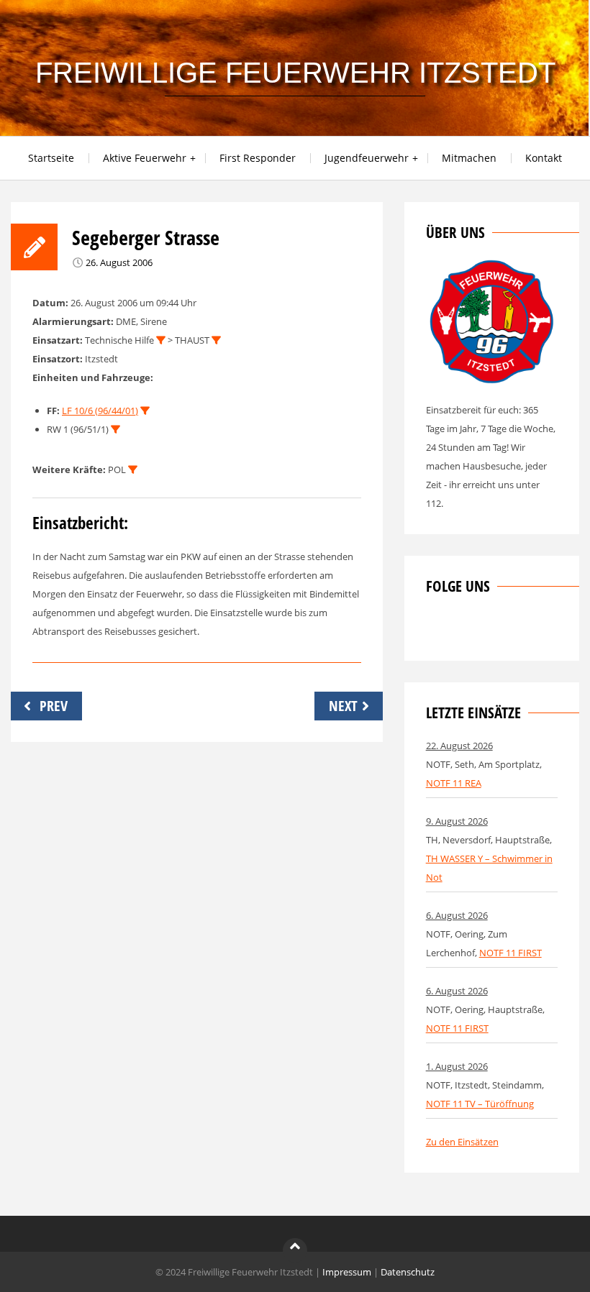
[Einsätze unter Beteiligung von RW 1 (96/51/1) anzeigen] (115, 429)
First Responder (257, 158)
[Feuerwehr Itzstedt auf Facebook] (437, 629)
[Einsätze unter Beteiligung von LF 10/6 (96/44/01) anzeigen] (145, 411)
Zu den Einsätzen (462, 1141)
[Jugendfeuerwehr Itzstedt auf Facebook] (484, 629)
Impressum (346, 1271)
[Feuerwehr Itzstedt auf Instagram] (460, 629)
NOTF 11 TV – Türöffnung (480, 1103)
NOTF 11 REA (453, 782)
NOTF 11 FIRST (510, 952)
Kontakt (543, 158)
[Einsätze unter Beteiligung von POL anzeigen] (132, 470)
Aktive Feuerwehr (144, 158)
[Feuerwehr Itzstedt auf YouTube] (508, 629)
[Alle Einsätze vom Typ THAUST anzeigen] (216, 340)
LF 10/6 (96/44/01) (100, 410)
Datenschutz (408, 1271)
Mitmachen (469, 158)
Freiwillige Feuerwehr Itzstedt (295, 72)
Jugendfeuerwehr (366, 158)
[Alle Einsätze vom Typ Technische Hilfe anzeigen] (160, 340)
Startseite (51, 158)
